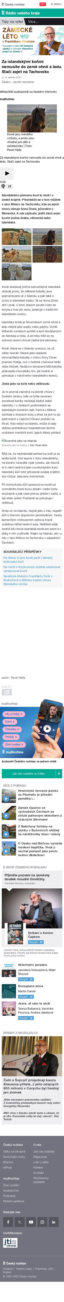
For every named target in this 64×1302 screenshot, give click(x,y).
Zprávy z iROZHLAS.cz (20, 1033)
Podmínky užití (44, 1268)
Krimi (8, 721)
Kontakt (38, 1173)
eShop (7, 1167)
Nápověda (40, 1157)
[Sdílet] (9, 186)
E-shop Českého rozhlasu (25, 867)
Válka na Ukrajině (14, 1151)
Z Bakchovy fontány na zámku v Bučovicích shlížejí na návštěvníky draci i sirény (39, 830)
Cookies (8, 1268)
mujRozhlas (9, 703)
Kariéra (38, 1167)
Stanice (8, 1162)
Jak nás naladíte (44, 1151)
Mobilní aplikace (13, 1201)
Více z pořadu (14, 785)
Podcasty (9, 1196)
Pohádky (10, 729)
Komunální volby (14, 1157)
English (7, 1272)
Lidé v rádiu (41, 1162)
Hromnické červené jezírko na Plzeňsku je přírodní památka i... (38, 794)
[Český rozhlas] (13, 4)
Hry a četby (12, 714)
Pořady (9, 737)
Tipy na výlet (12, 22)
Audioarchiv (11, 1190)
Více (33, 22)
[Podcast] (3, 186)
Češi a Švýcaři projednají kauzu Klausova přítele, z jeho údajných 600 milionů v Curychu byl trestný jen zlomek (31, 1086)
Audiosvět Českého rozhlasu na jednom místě (29, 761)
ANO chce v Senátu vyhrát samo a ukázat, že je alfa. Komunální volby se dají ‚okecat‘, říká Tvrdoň (31, 1116)
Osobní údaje (24, 1268)
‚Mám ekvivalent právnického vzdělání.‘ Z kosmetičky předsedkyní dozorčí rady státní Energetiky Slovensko (32, 1103)
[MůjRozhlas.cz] (7, 99)
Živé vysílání (12, 744)
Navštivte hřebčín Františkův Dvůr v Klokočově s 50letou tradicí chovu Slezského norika (28, 580)
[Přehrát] (7, 174)
